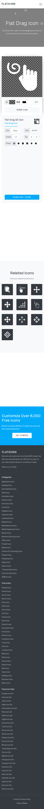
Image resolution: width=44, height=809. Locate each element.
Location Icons (7, 650)
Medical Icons (7, 522)
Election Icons (7, 500)
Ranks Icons (6, 548)
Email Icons (6, 632)
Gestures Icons (7, 515)
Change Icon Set (8, 760)
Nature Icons (6, 533)
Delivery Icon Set (8, 738)
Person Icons (6, 635)
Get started (22, 435)
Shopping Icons (7, 559)
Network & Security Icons (11, 537)
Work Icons (6, 657)
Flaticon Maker (22, 803)
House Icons (6, 661)
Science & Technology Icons (12, 551)
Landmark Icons (7, 518)
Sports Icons (6, 566)
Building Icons (7, 676)
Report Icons (6, 665)
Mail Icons (5, 654)
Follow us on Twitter (9, 467)
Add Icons (5, 668)
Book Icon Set (7, 774)
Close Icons (6, 672)
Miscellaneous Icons (9, 526)
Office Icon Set (7, 716)
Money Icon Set (7, 745)
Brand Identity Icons (9, 489)
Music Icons (6, 683)
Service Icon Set (8, 723)
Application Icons (8, 482)
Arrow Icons (6, 595)
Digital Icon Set (7, 719)
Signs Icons (6, 562)
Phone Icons (6, 591)
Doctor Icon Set (7, 741)
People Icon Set (7, 694)
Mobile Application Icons (11, 529)
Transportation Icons (9, 570)
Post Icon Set (6, 697)
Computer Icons (7, 639)
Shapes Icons (7, 555)
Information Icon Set (9, 708)
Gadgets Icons (7, 511)
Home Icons (6, 610)
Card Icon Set (7, 771)
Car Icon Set (6, 752)
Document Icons (8, 628)
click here (33, 95)
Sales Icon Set (7, 705)
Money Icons (6, 599)
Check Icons (6, 617)
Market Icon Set (7, 756)
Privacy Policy (25, 799)
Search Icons (6, 624)
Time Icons (6, 643)
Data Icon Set (7, 782)
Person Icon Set (7, 789)
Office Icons (6, 540)
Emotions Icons (7, 504)
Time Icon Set (7, 727)
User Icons (5, 602)
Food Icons (6, 507)
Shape (8, 143)
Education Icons (7, 496)
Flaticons (8, 3)
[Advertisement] (22, 170)
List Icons (5, 613)
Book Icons (6, 606)
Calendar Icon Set (8, 778)
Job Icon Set (6, 701)
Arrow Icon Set (7, 730)
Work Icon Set (7, 712)
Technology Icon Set (9, 749)
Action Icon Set (7, 734)
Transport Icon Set (8, 763)
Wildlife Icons (6, 577)
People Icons (6, 544)
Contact (16, 799)
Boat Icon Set (7, 785)
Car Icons (5, 646)
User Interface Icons (9, 573)
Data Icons (6, 493)
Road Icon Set (7, 767)
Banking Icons (7, 485)
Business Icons (7, 679)
